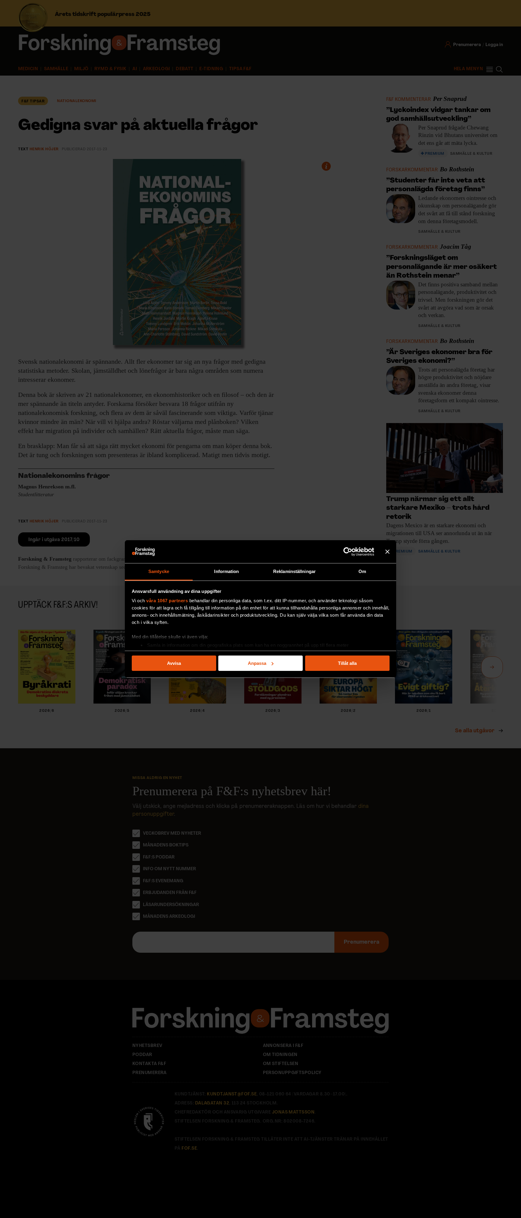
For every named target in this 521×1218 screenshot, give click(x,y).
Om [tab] (362, 571)
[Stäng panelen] (387, 552)
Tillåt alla (347, 663)
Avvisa (174, 663)
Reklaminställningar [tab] (294, 571)
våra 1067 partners (167, 600)
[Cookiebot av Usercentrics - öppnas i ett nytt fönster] (347, 551)
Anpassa (257, 663)
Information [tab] (226, 571)
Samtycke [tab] (158, 571)
